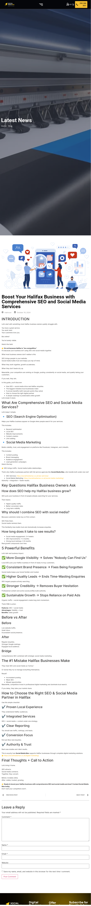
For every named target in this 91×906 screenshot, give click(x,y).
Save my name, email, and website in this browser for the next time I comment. (37, 871)
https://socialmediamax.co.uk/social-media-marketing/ (44, 478)
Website (5, 863)
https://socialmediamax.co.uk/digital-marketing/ (21, 755)
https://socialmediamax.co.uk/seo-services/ (32, 476)
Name (5, 845)
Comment (6, 817)
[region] (28, 888)
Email (5, 854)
